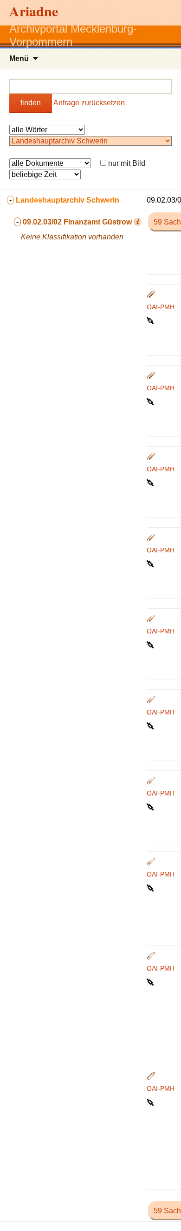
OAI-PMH (161, 307)
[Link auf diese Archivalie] (151, 320)
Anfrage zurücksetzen (89, 103)
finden (30, 103)
